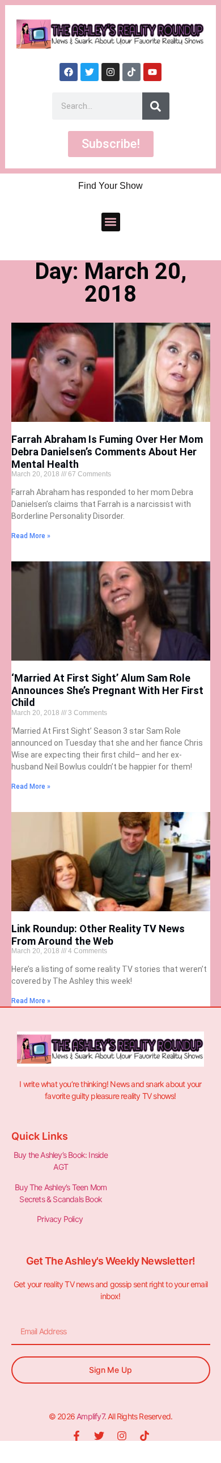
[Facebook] (69, 72)
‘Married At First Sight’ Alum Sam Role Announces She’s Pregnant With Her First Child (107, 690)
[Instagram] (110, 72)
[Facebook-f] (76, 1436)
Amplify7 (90, 1416)
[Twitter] (89, 72)
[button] (110, 222)
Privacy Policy (60, 1219)
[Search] (155, 106)
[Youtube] (152, 72)
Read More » (30, 536)
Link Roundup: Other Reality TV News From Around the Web (98, 935)
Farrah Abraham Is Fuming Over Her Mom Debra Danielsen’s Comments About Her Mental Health (107, 451)
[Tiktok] (131, 72)
